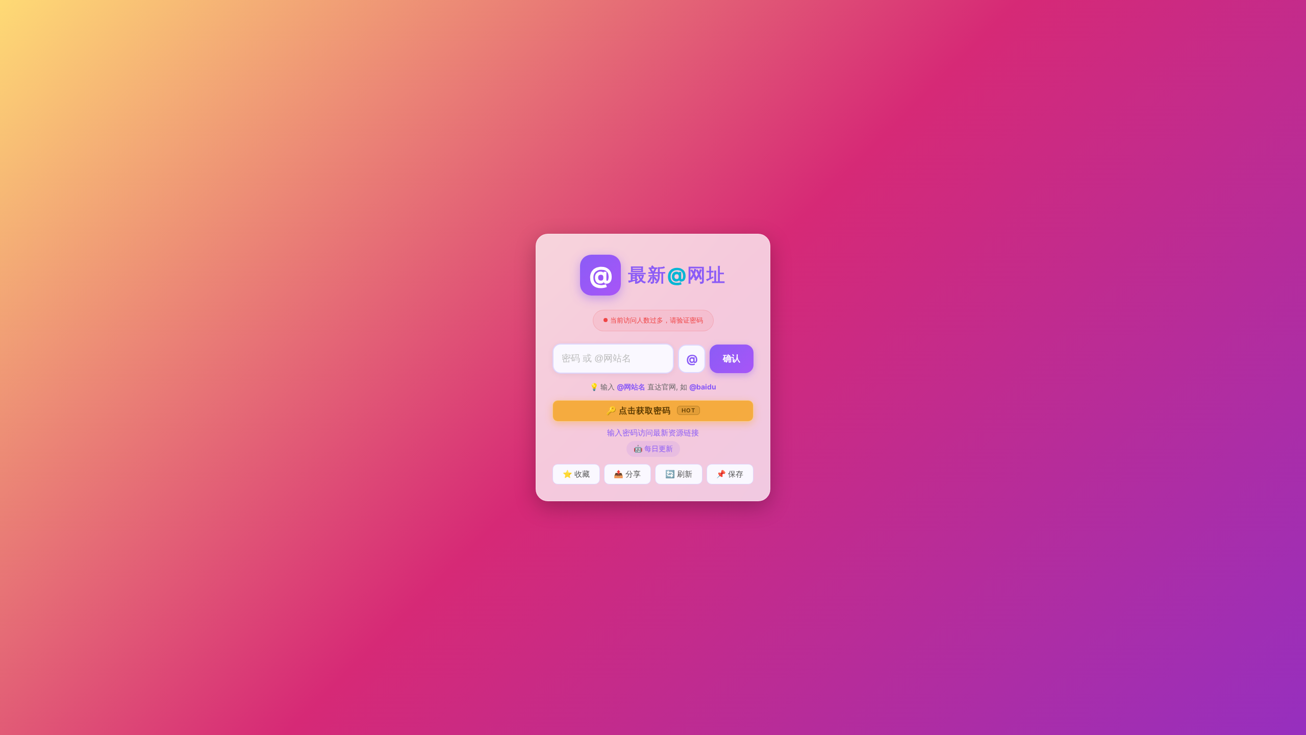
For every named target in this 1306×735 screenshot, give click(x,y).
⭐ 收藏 (576, 474)
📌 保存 (729, 474)
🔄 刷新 (678, 474)
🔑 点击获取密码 (650, 410)
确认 (731, 358)
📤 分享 (627, 474)
